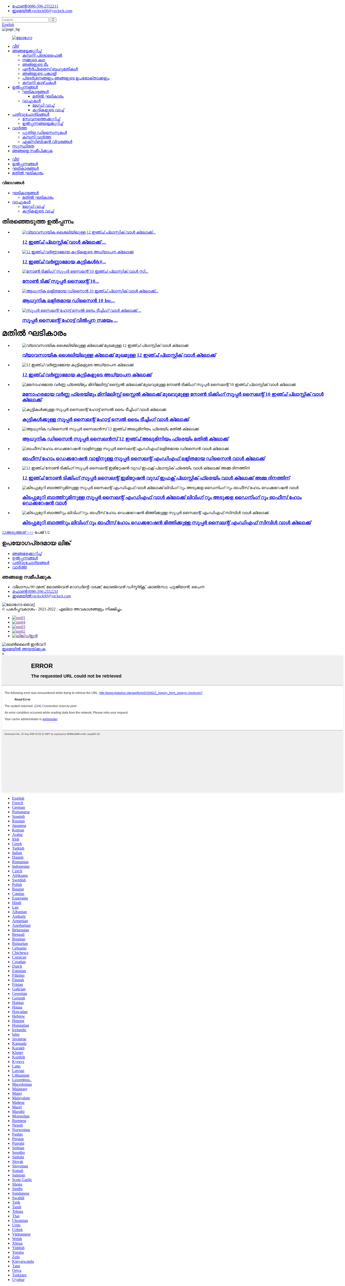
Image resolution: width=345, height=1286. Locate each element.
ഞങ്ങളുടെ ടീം (35, 64)
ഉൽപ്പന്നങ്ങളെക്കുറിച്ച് (42, 123)
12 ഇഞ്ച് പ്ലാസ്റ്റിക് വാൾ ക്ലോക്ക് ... (64, 242)
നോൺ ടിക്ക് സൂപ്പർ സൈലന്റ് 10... (60, 281)
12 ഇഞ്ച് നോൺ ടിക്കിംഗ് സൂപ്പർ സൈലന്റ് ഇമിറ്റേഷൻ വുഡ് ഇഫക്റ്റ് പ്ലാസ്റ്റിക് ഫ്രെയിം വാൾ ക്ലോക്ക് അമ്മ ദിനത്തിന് (156, 478)
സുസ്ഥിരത (23, 146)
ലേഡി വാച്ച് (43, 105)
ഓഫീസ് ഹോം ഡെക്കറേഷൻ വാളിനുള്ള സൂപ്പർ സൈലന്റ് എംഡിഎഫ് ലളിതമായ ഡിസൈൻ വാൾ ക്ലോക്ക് (143, 458)
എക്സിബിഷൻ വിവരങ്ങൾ (47, 141)
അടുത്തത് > (17, 532)
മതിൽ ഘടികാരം (48, 96)
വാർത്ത (19, 128)
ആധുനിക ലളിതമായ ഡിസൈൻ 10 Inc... (68, 300)
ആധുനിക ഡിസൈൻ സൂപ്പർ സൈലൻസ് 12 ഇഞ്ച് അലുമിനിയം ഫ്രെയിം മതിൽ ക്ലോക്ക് (125, 438)
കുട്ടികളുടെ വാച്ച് (48, 110)
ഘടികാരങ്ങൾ (35, 92)
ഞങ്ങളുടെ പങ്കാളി (39, 73)
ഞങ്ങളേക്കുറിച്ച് (26, 51)
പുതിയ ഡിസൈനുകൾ (44, 132)
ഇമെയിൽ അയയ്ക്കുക (23, 649)
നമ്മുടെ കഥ (33, 60)
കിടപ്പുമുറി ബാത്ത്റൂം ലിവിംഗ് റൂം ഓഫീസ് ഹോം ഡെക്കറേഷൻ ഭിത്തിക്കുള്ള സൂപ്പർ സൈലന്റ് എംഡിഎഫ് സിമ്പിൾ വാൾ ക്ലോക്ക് (166, 522)
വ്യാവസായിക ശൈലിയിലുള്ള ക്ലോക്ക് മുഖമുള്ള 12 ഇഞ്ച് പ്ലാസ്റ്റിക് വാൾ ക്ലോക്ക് (119, 355)
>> (31, 532)
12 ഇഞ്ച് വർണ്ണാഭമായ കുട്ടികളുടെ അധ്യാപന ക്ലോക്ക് (87, 374)
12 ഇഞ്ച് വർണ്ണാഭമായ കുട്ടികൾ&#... (64, 261)
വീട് (15, 46)
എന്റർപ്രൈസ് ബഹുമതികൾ (50, 69)
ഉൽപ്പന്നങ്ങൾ (25, 87)
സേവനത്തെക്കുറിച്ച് (41, 119)
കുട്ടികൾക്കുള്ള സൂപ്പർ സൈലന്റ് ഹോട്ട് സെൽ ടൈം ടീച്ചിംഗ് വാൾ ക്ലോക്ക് (105, 419)
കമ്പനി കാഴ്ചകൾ (39, 82)
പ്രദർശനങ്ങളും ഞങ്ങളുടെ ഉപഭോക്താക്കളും (65, 78)
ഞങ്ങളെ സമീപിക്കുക (32, 151)
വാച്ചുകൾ (31, 101)
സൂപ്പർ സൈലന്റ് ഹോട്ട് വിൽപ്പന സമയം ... (70, 320)
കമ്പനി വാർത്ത (36, 137)
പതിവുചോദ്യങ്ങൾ (30, 114)
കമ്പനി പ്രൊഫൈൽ (42, 55)
